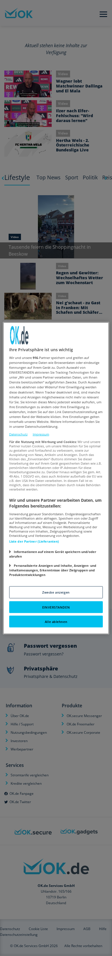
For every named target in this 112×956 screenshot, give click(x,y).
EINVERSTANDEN (56, 607)
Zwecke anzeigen (56, 592)
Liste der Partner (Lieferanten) (34, 541)
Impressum (41, 434)
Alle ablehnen (56, 621)
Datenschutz (18, 434)
